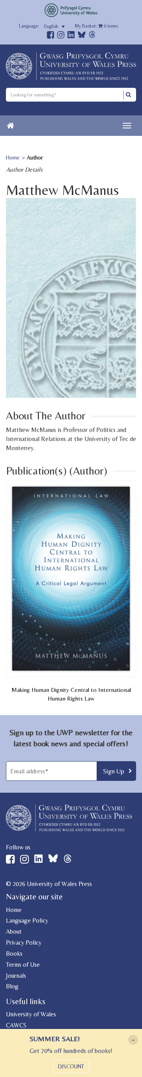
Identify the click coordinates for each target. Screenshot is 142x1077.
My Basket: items (96, 26)
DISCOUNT (71, 1066)
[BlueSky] (82, 37)
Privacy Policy (23, 942)
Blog (12, 986)
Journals (16, 975)
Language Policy (27, 920)
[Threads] (92, 35)
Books (14, 953)
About (14, 931)
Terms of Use (23, 964)
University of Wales (31, 1014)
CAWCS (16, 1025)
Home (13, 157)
